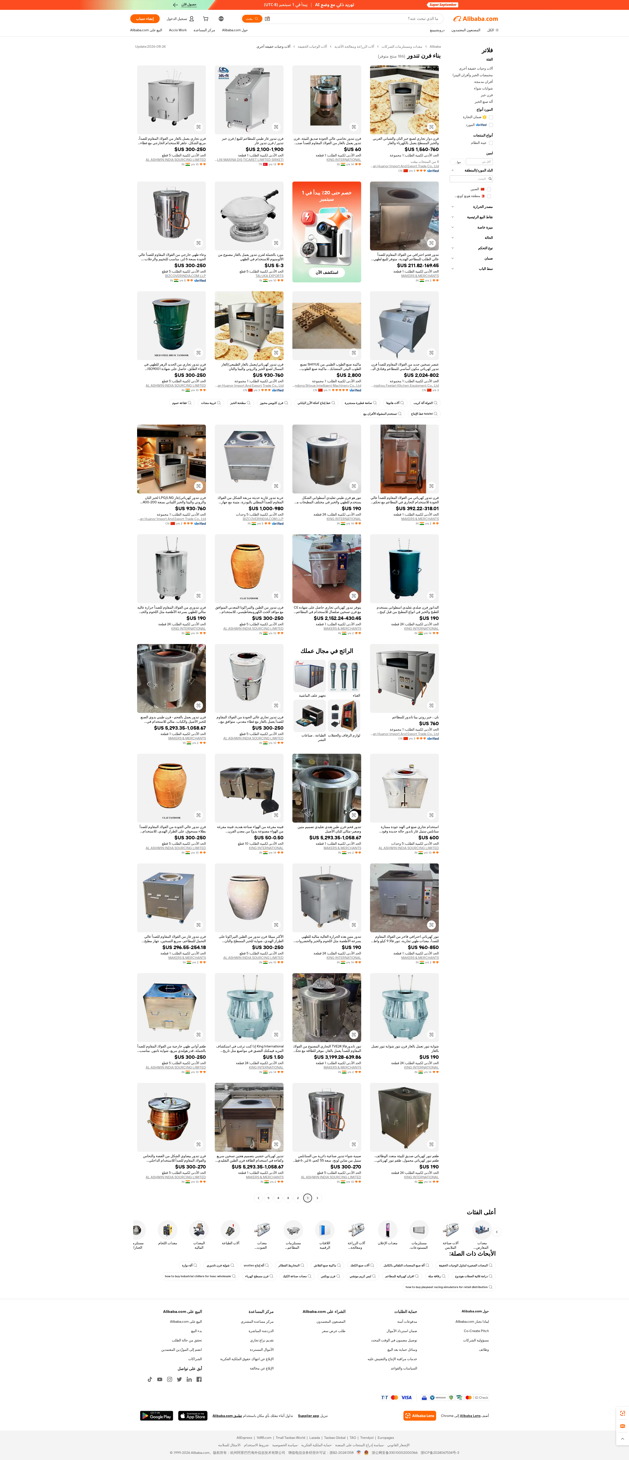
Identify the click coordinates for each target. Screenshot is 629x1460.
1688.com (264, 1438)
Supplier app (308, 1416)
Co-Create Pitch (476, 1331)
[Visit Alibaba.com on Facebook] (199, 1379)
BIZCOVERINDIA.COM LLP (185, 276)
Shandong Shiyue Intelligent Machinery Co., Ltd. (326, 385)
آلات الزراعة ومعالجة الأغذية (354, 46)
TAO (353, 1438)
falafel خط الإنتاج (422, 413)
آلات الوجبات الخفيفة (312, 46)
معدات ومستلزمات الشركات (402, 46)
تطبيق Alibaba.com (227, 1416)
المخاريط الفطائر (289, 1265)
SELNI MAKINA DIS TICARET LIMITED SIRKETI (249, 160)
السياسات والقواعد (404, 1368)
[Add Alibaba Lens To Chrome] (419, 1416)
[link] (622, 1413)
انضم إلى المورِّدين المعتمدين (181, 1350)
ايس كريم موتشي (360, 1276)
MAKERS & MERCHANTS (420, 276)
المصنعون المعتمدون (330, 1321)
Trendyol (366, 1438)
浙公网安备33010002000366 (395, 1453)
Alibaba (435, 46)
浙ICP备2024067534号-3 (440, 1453)
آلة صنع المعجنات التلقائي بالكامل (404, 1265)
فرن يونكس (328, 1276)
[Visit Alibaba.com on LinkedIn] (189, 1379)
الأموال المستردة (262, 1350)
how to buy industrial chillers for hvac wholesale (198, 1276)
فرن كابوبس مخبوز (271, 403)
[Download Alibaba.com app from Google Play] (156, 1416)
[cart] (205, 19)
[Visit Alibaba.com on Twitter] (179, 1379)
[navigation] (471, 622)
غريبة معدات (208, 403)
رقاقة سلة (434, 1276)
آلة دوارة (187, 1265)
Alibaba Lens (470, 1416)
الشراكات (195, 1359)
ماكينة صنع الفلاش (325, 1265)
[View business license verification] (359, 1452)
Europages (386, 1438)
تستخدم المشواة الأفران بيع (380, 413)
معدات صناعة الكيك (295, 1276)
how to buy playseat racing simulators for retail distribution (447, 1287)
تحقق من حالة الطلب (187, 1340)
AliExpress (244, 1438)
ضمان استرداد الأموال (401, 1331)
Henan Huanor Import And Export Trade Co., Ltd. (404, 166)
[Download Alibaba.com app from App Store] (193, 1416)
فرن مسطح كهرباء (257, 1276)
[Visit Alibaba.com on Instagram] (169, 1379)
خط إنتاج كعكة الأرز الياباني (314, 403)
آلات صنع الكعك (359, 1265)
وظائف (484, 1350)
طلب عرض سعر (333, 1331)
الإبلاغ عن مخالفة (262, 1368)
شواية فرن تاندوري (218, 1265)
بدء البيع (196, 1331)
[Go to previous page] (317, 1198)
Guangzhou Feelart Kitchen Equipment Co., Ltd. (404, 385)
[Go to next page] (258, 1198)
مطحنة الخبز (238, 403)
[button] (267, 19)
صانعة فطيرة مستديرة (358, 403)
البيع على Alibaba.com (186, 1321)
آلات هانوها (392, 403)
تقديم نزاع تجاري (262, 1340)
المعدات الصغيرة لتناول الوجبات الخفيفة (463, 1265)
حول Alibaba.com (475, 1311)
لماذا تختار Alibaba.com (472, 1321)
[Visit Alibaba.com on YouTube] (160, 1379)
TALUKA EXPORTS (270, 276)
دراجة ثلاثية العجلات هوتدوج (471, 1276)
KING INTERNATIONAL (344, 160)
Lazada (314, 1438)
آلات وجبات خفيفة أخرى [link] (273, 46)
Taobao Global (334, 1438)
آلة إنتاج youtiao (254, 1265)
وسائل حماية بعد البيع (402, 1350)
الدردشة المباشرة (261, 1331)
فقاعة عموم (179, 403)
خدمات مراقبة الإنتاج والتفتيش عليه (392, 1359)
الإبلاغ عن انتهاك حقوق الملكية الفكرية (247, 1359)
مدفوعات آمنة (407, 1321)
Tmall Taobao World (290, 1438)
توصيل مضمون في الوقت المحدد (394, 1340)
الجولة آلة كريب (423, 403)
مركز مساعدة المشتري (257, 1321)
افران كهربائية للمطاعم (399, 1276)
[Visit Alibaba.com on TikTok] (150, 1379)
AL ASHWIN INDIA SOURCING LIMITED (176, 160)
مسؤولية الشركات (476, 1340)
